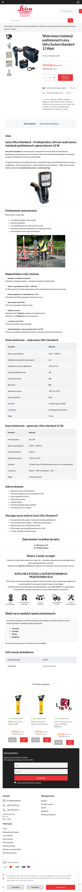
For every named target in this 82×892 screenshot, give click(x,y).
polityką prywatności (26, 880)
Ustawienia (35, 887)
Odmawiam (15, 887)
